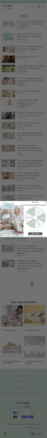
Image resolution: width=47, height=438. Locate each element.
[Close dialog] (46, 202)
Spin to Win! (35, 233)
